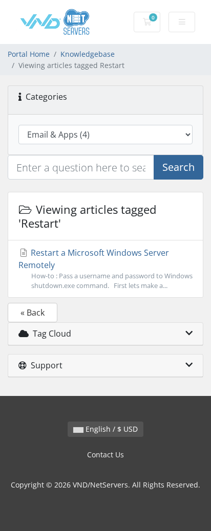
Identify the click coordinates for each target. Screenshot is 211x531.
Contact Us (105, 454)
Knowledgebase (87, 54)
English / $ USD (110, 429)
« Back (32, 312)
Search (178, 167)
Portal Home (29, 54)
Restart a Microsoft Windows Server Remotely (105, 268)
